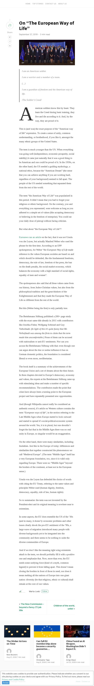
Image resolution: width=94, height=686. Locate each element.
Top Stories (37, 4)
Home (27, 4)
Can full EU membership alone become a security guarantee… (46, 645)
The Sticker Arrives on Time (17, 642)
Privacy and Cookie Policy (13, 680)
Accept (5, 683)
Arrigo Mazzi (71, 660)
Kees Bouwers (12, 655)
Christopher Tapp (43, 660)
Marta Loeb (38, 591)
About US (62, 4)
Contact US (50, 4)
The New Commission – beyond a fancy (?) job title (31, 607)
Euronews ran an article (30, 237)
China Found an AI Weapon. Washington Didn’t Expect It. (76, 645)
